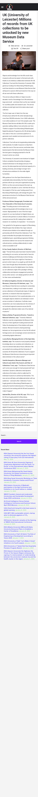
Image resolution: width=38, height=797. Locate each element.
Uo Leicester (28, 46)
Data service (15, 46)
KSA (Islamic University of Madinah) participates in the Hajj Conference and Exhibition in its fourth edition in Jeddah (18, 487)
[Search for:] (19, 436)
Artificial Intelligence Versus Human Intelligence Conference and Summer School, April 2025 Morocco (20, 503)
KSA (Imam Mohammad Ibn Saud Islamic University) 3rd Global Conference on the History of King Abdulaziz (18, 473)
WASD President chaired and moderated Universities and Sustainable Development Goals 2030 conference (19, 496)
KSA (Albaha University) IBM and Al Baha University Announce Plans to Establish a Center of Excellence (18, 529)
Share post (26, 48)
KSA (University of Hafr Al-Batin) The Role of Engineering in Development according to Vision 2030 (20, 536)
